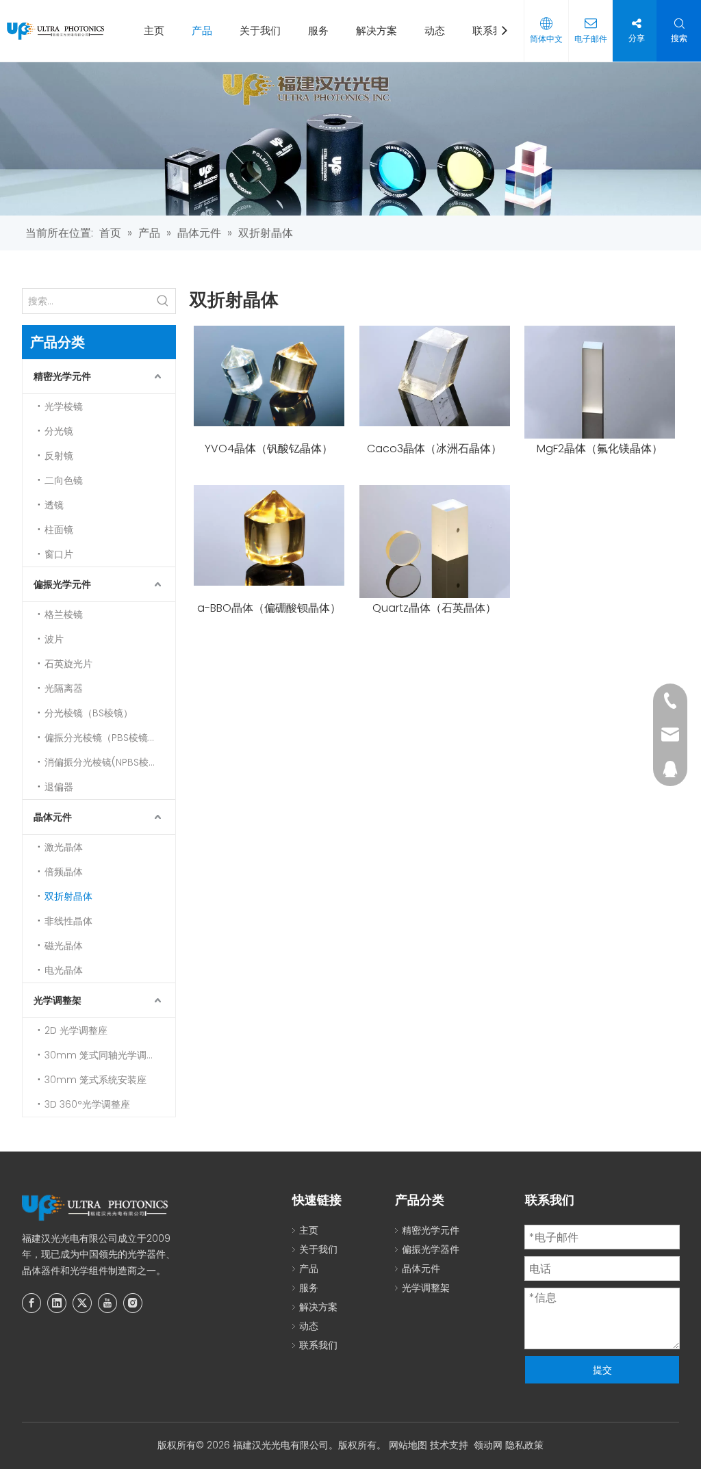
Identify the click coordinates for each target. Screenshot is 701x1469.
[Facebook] (31, 1303)
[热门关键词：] (163, 301)
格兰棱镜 (63, 614)
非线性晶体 (68, 921)
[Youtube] (107, 1303)
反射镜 (58, 456)
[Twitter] (82, 1303)
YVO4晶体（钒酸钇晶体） (269, 449)
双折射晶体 (68, 896)
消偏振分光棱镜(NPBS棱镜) (103, 762)
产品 (202, 30)
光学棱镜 (63, 406)
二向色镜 (63, 480)
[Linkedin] (56, 1303)
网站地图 (408, 1445)
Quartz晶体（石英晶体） (434, 608)
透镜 (54, 505)
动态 (434, 30)
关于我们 (260, 30)
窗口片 (58, 554)
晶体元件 (53, 817)
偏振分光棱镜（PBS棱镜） (100, 737)
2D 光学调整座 (75, 1030)
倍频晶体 (63, 872)
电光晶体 (63, 970)
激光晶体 (63, 847)
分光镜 (58, 431)
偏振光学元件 (62, 584)
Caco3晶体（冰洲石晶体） (434, 449)
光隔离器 (63, 688)
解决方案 (376, 30)
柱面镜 (58, 529)
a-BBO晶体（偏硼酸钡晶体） (269, 608)
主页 (154, 30)
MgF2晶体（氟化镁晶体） (600, 449)
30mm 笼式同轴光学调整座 (105, 1055)
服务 (318, 30)
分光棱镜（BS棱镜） (88, 713)
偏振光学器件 (430, 1249)
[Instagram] (132, 1303)
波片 (54, 639)
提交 (602, 1370)
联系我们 (492, 30)
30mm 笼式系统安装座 (95, 1080)
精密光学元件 (62, 376)
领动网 (488, 1445)
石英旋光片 (68, 664)
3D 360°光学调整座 (87, 1104)
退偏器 (58, 787)
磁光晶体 (63, 945)
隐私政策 (524, 1445)
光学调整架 (57, 1000)
